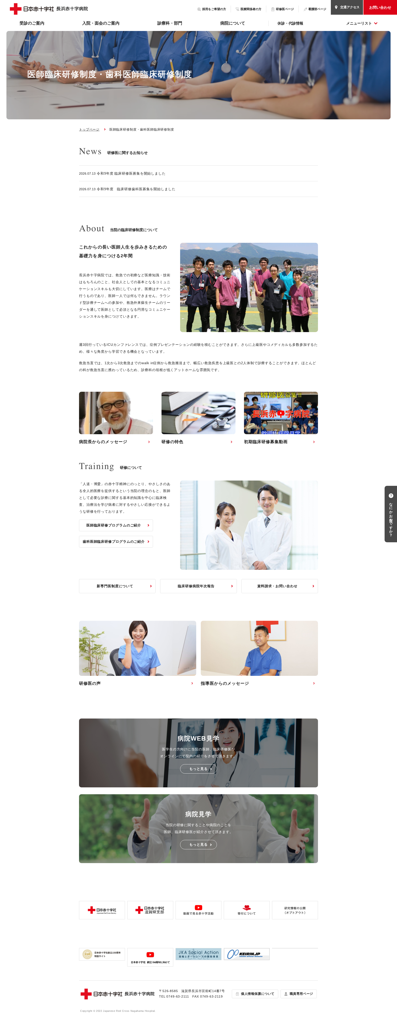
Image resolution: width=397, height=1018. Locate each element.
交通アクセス (350, 7)
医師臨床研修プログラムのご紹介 (113, 525)
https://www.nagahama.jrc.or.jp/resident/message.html (116, 421)
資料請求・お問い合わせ (277, 586)
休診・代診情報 (290, 23)
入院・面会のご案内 (100, 23)
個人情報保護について (258, 994)
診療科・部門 (169, 23)
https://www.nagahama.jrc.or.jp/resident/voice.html (137, 656)
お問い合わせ (380, 7)
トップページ (89, 129)
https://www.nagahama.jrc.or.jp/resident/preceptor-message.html (259, 656)
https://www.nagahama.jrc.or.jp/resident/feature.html (198, 421)
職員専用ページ (301, 994)
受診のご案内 (32, 23)
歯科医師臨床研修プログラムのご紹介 (114, 541)
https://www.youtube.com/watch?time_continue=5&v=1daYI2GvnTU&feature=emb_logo (281, 421)
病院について (232, 23)
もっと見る (198, 769)
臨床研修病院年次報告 (196, 586)
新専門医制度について (115, 586)
